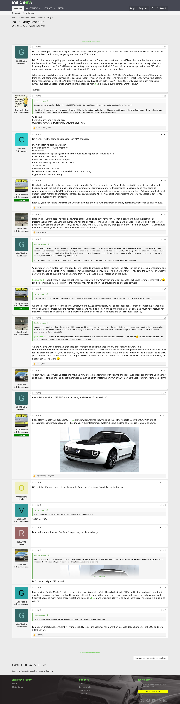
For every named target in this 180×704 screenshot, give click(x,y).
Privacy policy (84, 690)
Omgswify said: (40, 615)
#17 (164, 610)
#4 (165, 180)
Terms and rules (85, 687)
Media (61, 8)
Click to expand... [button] (99, 577)
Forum (15, 684)
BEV (93, 597)
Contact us (83, 693)
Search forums (28, 13)
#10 (164, 393)
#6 (165, 239)
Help (81, 684)
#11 (164, 415)
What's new (32, 8)
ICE (96, 83)
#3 (165, 134)
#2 (165, 96)
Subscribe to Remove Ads (90, 42)
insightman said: (40, 244)
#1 (165, 47)
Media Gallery (17, 687)
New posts (16, 13)
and (43, 128)
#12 (164, 482)
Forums (18, 8)
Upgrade (48, 8)
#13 (164, 505)
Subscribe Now (153, 691)
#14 (164, 527)
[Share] (161, 46)
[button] (40, 8)
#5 (165, 214)
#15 (164, 550)
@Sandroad (38, 279)
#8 (165, 318)
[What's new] (152, 8)
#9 (165, 370)
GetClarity (18, 26)
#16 (164, 587)
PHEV (71, 419)
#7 (165, 289)
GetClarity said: (40, 101)
